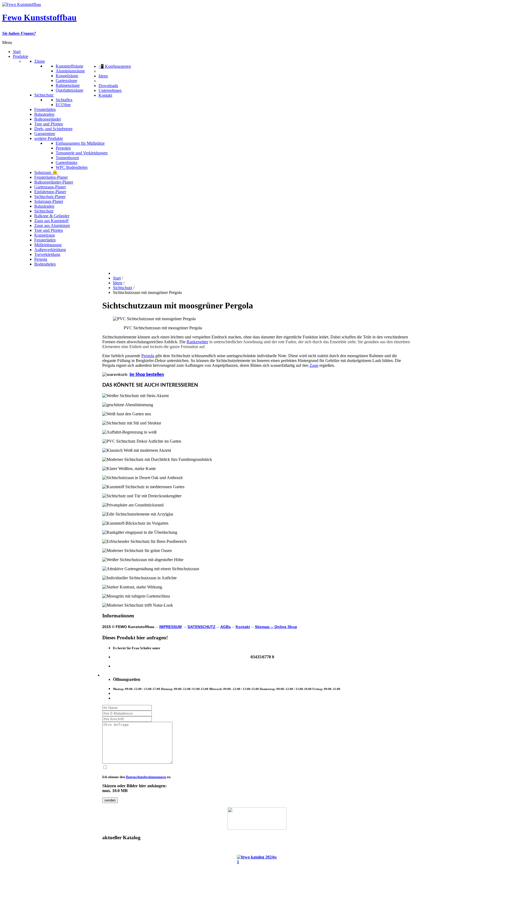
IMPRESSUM (170, 627)
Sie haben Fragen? (19, 33)
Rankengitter (197, 341)
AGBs (225, 627)
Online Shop (285, 627)
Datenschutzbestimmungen (146, 777)
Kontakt (243, 627)
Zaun (313, 365)
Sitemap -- (264, 627)
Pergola (147, 355)
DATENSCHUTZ (202, 627)
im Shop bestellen (147, 374)
